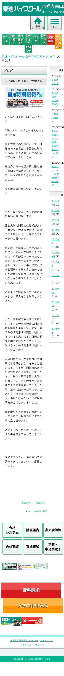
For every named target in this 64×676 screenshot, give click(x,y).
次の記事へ (41, 503)
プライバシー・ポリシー (32, 645)
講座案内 (32, 530)
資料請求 (50, 39)
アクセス (5, 39)
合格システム (12, 530)
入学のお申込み (33, 605)
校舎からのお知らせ (28, 43)
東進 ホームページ (37, 26)
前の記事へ (27, 503)
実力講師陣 (53, 530)
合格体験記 (20, 39)
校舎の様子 (13, 39)
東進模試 (32, 546)
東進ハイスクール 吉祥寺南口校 (22, 56)
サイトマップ (46, 640)
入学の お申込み (58, 41)
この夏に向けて (55, 118)
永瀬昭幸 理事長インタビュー (24, 640)
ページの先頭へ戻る (37, 511)
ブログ (35, 39)
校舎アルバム (43, 39)
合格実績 (12, 546)
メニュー (54, 27)
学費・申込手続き (53, 547)
